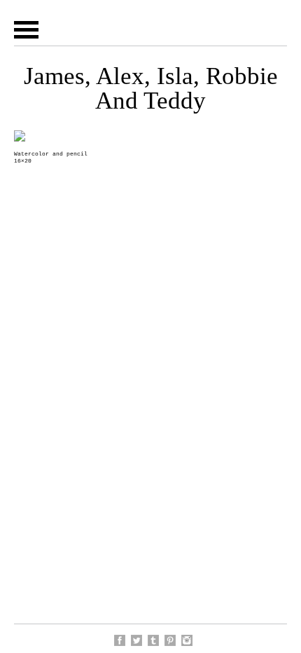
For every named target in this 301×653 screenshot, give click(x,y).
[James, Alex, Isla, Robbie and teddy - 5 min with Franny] (170, 640)
